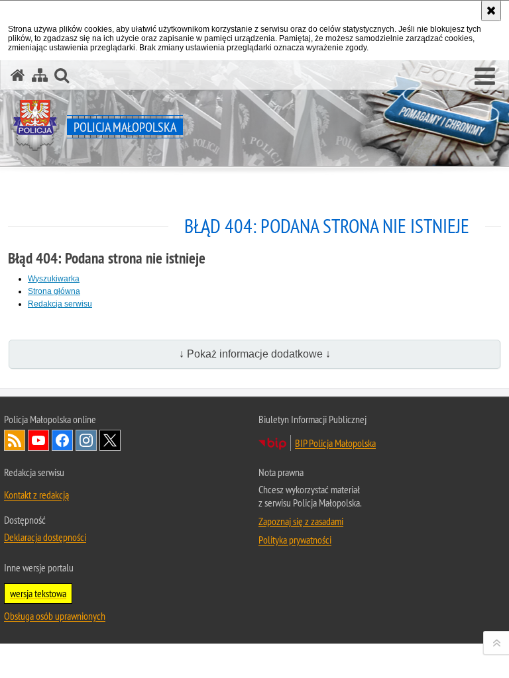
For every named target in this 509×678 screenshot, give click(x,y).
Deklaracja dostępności (45, 537)
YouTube (38, 440)
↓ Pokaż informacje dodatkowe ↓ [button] (255, 354)
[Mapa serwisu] (40, 75)
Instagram (86, 440)
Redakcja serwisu (60, 304)
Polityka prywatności (294, 539)
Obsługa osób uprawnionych (54, 615)
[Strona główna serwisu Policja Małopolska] (18, 75)
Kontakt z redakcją (36, 494)
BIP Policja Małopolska (335, 443)
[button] (485, 77)
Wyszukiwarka (54, 278)
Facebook (62, 440)
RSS (14, 440)
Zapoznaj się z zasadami (300, 521)
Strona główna (54, 291)
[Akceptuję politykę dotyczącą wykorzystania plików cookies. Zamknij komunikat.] (491, 10)
